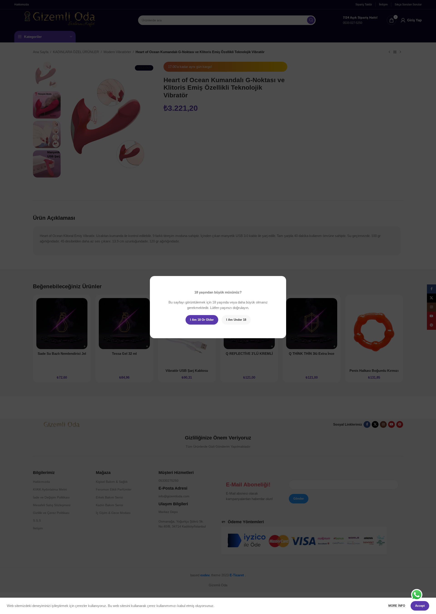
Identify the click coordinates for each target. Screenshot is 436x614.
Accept (420, 605)
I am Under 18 (236, 319)
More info (397, 605)
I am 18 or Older (202, 319)
